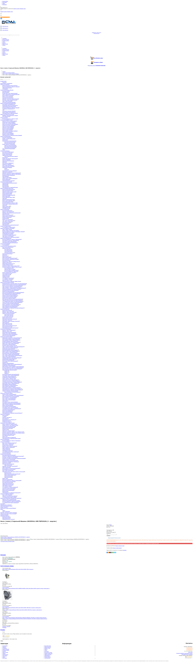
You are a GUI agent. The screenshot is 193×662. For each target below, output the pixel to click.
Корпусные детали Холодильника (8, 463)
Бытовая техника (3, 81)
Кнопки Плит (4, 254)
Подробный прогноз (96, 33)
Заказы (3, 3)
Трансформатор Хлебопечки (7, 450)
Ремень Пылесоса (5, 322)
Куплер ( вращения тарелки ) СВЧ (8, 197)
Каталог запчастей (6, 649)
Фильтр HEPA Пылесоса (6, 323)
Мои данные (4, 4)
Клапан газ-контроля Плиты (7, 253)
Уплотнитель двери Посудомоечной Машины (10, 303)
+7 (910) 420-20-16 (5, 30)
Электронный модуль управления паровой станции (11, 438)
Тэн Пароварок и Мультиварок (7, 233)
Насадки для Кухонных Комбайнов (8, 125)
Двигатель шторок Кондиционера (10, 145)
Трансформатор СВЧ (6, 207)
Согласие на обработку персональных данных (184, 653)
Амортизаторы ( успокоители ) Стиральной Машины (11, 337)
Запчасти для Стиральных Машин (9, 72)
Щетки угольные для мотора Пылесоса (9, 325)
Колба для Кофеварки (6, 159)
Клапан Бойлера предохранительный (8, 106)
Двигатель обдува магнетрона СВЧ (8, 189)
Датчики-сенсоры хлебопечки (7, 445)
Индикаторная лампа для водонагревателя (9, 105)
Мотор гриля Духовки (6, 260)
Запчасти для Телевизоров (5, 414)
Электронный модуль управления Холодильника (10, 492)
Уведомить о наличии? (6, 626)
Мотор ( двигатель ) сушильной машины (9, 397)
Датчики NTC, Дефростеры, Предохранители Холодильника (12, 456)
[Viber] (111, 552)
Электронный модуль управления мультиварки (10, 237)
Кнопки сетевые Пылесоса (7, 317)
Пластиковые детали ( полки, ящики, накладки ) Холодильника (13, 471)
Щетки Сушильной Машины (7, 411)
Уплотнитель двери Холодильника (8, 488)
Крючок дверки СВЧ (5, 196)
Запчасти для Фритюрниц (4, 439)
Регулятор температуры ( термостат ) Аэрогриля (10, 86)
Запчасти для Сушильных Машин (6, 393)
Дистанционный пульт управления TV (8, 419)
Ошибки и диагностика (48, 653)
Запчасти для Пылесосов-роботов (8, 313)
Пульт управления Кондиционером (8, 148)
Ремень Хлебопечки (5, 448)
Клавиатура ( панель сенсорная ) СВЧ (9, 191)
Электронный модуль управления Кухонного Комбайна (12, 135)
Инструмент (2, 503)
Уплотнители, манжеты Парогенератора (9, 241)
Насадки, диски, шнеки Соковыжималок (9, 333)
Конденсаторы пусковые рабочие (8, 348)
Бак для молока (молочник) (7, 153)
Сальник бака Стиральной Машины (8, 376)
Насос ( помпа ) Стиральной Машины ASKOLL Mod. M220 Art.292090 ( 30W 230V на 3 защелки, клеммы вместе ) (21, 607)
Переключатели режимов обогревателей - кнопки (10, 500)
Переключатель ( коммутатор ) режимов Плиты (10, 261)
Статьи (45, 650)
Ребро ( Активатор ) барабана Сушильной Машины (11, 404)
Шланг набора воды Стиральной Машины (9, 385)
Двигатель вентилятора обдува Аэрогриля (9, 85)
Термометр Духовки (5, 275)
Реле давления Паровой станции (8, 435)
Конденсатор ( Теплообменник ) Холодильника (10, 461)
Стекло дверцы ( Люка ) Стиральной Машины (10, 379)
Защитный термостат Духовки (9, 269)
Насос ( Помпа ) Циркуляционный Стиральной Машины (12, 355)
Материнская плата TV (6, 420)
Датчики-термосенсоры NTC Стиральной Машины (11, 342)
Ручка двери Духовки (8, 250)
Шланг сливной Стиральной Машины (8, 386)
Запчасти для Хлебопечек (4, 441)
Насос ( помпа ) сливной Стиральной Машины (11, 73)
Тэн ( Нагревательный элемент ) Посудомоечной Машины (12, 301)
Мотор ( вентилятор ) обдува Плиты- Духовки (10, 259)
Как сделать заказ (47, 645)
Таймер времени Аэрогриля (7, 87)
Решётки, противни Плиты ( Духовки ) (8, 272)
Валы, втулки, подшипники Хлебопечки (9, 442)
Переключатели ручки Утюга (7, 428)
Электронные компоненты (4, 515)
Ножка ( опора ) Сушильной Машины (8, 399)
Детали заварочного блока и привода (10, 156)
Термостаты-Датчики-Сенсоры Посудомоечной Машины (12, 300)
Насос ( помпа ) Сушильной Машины (8, 398)
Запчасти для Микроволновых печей (6, 188)
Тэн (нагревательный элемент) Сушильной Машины (11, 408)
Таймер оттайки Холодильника (7, 483)
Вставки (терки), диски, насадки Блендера (9, 93)
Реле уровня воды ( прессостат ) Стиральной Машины (11, 368)
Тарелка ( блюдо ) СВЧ (6, 206)
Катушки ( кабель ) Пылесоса (7, 316)
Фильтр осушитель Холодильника (8, 489)
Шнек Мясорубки (5, 223)
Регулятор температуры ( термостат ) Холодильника (11, 480)
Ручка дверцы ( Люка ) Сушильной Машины (10, 407)
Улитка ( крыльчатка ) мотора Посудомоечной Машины (12, 302)
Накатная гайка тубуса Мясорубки (8, 216)
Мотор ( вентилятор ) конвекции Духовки (9, 258)
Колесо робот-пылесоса (8, 314)
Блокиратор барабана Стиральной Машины (10, 341)
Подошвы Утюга (5, 429)
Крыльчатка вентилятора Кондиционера (9, 140)
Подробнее (7, 587)
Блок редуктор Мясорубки (7, 210)
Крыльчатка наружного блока (9, 143)
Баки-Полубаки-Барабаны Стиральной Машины (10, 338)
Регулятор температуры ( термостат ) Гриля (10, 118)
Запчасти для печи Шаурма (5, 243)
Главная (4, 71)
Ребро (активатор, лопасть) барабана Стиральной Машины (12, 366)
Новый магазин (47, 655)
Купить (3, 587)
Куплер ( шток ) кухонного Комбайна (8, 123)
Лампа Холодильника (6, 467)
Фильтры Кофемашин (6, 179)
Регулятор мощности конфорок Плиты (11, 270)
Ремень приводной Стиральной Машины (9, 369)
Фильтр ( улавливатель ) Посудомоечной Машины (11, 304)
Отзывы (2, 629)
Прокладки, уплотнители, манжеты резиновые (8, 512)
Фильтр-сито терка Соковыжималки (8, 335)
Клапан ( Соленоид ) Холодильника (8, 459)
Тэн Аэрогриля (4, 88)
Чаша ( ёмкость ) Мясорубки (7, 221)
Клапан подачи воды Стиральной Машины (9, 347)
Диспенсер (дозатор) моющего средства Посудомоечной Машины (13, 284)
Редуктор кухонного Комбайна (7, 128)
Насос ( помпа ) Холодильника (7, 470)
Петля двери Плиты (7, 249)
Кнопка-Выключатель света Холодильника (9, 460)
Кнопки (5, 168)
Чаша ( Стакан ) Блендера (7, 101)
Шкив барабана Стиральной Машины (8, 384)
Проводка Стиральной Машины (7, 363)
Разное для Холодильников (7, 479)
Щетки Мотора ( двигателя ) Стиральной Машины (11, 387)
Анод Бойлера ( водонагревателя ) (8, 104)
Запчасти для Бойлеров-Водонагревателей (7, 103)
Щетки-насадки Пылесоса (6, 326)
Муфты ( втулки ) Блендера (7, 96)
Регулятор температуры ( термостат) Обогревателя (11, 501)
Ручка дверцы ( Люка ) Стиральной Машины (10, 375)
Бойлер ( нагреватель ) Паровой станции (9, 424)
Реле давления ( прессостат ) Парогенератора (10, 240)
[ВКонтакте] (107, 552)
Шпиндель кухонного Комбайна (7, 134)
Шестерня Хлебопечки (6, 452)
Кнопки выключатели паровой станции (9, 426)
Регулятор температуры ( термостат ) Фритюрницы (11, 440)
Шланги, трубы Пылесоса (6, 324)
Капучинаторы (4, 157)
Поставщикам (5, 645)
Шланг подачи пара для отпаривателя (9, 437)
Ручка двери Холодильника (7, 482)
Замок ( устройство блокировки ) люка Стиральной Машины (12, 346)
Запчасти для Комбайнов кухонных (6, 119)
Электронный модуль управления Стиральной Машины (12, 389)
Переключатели (5, 400)
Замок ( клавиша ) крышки (7, 229)
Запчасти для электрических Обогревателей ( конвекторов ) (10, 498)
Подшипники (4, 362)
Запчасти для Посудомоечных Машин (7, 282)
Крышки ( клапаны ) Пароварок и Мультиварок (10, 230)
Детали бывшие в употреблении (6, 83)
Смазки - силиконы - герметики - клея (8, 378)
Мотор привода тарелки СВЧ (7, 201)
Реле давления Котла (6, 116)
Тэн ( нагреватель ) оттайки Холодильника (9, 487)
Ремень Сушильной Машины (7, 405)
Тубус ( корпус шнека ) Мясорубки (8, 220)
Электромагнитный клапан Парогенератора (9, 242)
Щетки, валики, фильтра (8, 315)
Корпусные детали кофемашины (8, 160)
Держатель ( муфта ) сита (6, 331)
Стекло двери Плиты (8, 251)
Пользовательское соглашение (187, 654)
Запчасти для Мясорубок (4, 209)
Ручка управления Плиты (6, 273)
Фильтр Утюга (4, 436)
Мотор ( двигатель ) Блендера (7, 95)
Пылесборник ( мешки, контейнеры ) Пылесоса (10, 321)
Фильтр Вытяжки (5, 186)
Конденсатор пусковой (6, 462)
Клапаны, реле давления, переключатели (9, 158)
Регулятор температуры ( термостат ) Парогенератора (11, 239)
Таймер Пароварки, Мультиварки (8, 232)
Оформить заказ (23, 8)
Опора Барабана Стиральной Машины (9, 358)
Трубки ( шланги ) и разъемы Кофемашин (9, 178)
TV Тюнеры (4, 416)
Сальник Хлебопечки (6, 449)
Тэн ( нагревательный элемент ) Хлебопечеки (10, 451)
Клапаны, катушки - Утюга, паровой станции (10, 425)
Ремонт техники (5, 652)
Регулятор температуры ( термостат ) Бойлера (10, 107)
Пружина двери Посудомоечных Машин (9, 296)
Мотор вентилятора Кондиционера (10, 146)
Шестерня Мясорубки (6, 222)
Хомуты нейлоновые (6, 511)
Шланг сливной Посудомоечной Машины (9, 306)
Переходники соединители (7, 171)
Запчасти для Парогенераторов (5, 238)
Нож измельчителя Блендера (7, 97)
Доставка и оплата (6, 650)
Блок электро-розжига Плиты (7, 247)
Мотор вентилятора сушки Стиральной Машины (10, 353)
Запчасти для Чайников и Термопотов (6, 493)
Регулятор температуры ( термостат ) (10, 271)
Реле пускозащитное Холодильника (8, 481)
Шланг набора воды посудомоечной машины (10, 305)
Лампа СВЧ (4, 198)
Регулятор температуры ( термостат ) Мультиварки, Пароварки (13, 231)
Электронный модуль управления (8, 180)
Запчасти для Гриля (3, 117)
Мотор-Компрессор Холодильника (8, 469)
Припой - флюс (5, 478)
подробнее (124, 550)
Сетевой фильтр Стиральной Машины (9, 377)
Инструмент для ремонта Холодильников (9, 457)
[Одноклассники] (108, 552)
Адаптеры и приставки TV (6, 417)
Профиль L (6, 373)
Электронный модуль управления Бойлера (9, 113)
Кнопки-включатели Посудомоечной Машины (10, 290)
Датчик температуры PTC (8, 268)
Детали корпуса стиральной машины (8, 344)
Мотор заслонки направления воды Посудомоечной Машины (13, 292)
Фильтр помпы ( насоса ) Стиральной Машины (10, 383)
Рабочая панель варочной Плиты (8, 263)
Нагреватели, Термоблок (6, 164)
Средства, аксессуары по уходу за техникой (8, 513)
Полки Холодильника (8, 476)
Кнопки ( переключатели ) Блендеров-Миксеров (10, 94)
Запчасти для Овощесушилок (5, 226)
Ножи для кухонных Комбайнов (7, 126)
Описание (3, 555)
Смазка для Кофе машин (6, 177)
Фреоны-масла (5, 491)
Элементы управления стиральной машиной (10, 390)
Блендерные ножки (5, 91)
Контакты (4, 651)
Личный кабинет (5, 1)
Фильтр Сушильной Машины (7, 410)
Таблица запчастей (47, 654)
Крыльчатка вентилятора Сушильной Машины (10, 396)
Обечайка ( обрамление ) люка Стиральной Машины (11, 357)
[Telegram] (115, 552)
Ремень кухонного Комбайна (7, 129)
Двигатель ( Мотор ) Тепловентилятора (9, 499)
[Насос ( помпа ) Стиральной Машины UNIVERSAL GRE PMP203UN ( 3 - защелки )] (15, 539)
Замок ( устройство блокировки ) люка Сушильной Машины (12, 395)
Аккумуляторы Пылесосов (7, 310)
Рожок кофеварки (5, 176)
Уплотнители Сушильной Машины (8, 409)
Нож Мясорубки (5, 218)
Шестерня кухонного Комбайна (7, 133)
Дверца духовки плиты (6, 248)
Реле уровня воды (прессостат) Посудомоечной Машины (12, 299)
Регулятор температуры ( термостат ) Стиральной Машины (12, 367)
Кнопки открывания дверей (7, 192)
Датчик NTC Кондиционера (7, 137)
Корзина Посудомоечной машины (8, 291)
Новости (45, 649)
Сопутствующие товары (7, 566)
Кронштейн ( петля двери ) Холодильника (9, 466)
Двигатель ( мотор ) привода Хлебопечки (9, 446)
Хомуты (3, 510)
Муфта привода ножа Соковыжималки (9, 332)
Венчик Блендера (5, 92)
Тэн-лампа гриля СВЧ (6, 208)
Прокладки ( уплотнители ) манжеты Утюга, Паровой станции (13, 431)
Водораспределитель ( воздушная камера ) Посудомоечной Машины (14, 283)
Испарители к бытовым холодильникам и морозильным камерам (13, 458)
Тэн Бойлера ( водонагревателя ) (8, 108)
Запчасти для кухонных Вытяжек (6, 181)
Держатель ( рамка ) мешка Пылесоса (9, 312)
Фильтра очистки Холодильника (7, 490)
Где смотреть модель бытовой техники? (7, 541)
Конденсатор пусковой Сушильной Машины (8, 508)
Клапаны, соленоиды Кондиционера (8, 138)
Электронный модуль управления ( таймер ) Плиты (11, 281)
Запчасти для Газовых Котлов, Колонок (7, 114)
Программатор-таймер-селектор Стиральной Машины (11, 364)
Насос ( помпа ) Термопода (7, 494)
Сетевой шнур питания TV (6, 421)
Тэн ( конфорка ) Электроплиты (7, 278)
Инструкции (46, 651)
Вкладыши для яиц (7, 472)
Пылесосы (4, 82)
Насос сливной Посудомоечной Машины (9, 294)
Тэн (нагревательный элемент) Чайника (9, 497)
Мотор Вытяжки (5, 185)
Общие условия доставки (119, 545)
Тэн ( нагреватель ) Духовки (7, 279)
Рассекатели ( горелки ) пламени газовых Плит (10, 265)
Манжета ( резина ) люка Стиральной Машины (10, 351)
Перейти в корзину (16, 8)
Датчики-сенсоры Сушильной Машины (9, 394)
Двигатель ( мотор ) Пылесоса (7, 311)
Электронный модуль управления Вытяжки (9, 187)
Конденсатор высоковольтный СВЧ (8, 195)
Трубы (3, 149)
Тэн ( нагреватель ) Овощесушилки (8, 227)
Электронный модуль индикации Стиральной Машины (11, 388)
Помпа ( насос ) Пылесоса (7, 320)
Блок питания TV (5, 418)
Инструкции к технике (48, 652)
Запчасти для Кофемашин (4, 150)
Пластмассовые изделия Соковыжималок (9, 334)
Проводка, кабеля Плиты (6, 262)
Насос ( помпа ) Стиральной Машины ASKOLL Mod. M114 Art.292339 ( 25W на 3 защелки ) (17, 569)
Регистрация (4, 2)
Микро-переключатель (6, 518)
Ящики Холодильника (8, 477)
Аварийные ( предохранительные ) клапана (9, 115)
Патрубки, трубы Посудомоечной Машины (9, 295)
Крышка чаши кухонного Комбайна (8, 122)
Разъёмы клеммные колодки (7, 264)
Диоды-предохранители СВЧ (7, 190)
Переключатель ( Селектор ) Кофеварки (9, 170)
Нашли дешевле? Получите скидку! (114, 537)
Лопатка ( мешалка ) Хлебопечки (8, 447)
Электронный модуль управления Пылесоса (10, 327)
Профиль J (6, 372)
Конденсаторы (4, 139)
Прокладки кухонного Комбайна (7, 127)
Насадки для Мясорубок (6, 217)
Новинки (4, 653)
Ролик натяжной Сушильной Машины (8, 406)
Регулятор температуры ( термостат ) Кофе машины (11, 174)
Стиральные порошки (4, 514)
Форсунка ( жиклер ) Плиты (7, 280)
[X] (110, 552)
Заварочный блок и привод (7, 155)
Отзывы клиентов (47, 656)
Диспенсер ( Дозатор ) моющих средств (9, 345)
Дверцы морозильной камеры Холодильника (12, 473)
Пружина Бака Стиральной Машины (8, 365)
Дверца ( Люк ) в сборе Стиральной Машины (10, 343)
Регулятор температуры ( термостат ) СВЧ (9, 202)
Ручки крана (6, 169)
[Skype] (114, 552)
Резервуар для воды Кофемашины (8, 175)
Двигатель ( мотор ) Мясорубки (7, 211)
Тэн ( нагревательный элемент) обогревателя (10, 502)
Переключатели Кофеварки (7, 167)
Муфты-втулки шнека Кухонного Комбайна (9, 124)
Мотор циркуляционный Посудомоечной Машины (11, 293)
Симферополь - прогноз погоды (96, 32)
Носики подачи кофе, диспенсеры (8, 166)
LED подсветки (5, 415)
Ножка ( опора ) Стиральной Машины (8, 356)
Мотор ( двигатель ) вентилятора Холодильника (10, 468)
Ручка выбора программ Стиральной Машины (10, 374)
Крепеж (1, 509)
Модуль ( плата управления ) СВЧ (8, 200)
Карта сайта (190, 652)
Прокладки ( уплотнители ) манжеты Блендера (10, 98)
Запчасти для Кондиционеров (5, 136)
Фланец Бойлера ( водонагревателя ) (8, 112)
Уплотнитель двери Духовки (9, 252)
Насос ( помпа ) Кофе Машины (7, 165)
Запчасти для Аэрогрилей (4, 84)
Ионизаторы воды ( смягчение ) (5, 504)
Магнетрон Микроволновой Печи (8, 199)
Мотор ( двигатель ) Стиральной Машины (9, 352)
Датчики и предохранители (7, 154)
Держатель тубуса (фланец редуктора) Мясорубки (11, 212)
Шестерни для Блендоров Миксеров (8, 102)
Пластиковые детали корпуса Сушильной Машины (11, 403)
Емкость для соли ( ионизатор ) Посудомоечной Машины (12, 285)
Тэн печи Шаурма (5, 244)
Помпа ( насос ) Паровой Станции (8, 430)
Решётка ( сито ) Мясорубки (7, 219)
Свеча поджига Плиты (6, 274)
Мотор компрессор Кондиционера (10, 147)
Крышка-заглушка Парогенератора (8, 427)
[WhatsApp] (112, 552)
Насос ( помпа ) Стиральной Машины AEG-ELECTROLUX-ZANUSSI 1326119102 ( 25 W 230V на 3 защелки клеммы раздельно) (24, 617)
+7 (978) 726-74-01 (5, 26)
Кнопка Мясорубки (5, 213)
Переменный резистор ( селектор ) (8, 519)
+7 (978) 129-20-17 (5, 28)
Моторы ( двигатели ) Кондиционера (8, 144)
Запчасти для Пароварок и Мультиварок (7, 228)
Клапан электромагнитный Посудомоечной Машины (11, 289)
